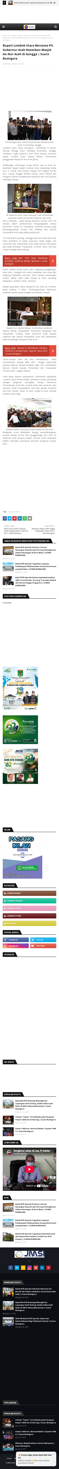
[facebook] (16, 939)
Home (9, 1458)
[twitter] (43, 939)
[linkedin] (42, 1267)
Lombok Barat (14, 893)
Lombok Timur (14, 908)
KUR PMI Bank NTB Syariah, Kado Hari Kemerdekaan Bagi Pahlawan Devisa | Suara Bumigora (35, 1321)
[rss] (23, 1267)
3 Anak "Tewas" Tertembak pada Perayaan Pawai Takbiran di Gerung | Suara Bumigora (35, 1118)
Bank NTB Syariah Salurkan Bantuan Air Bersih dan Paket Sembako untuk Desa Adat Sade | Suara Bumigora (35, 1291)
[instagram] (16, 945)
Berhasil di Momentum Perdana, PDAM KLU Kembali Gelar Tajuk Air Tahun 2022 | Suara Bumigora (26, 351)
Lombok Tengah (15, 901)
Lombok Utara (14, 916)
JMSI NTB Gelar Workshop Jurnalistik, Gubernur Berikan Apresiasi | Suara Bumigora (26, 261)
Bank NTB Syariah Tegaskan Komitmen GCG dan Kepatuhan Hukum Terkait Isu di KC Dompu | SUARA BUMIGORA (35, 1236)
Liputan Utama (16, 35)
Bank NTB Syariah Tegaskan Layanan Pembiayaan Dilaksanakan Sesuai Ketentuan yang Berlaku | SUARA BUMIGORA (35, 566)
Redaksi (8, 64)
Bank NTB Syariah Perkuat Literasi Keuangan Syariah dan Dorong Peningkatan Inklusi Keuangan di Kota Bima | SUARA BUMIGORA (35, 551)
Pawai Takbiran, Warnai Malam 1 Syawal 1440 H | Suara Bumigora (35, 1129)
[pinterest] (48, 1267)
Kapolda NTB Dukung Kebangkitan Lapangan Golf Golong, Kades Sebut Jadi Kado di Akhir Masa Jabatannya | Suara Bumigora (34, 1104)
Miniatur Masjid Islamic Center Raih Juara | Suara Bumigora (34, 1444)
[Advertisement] (29, 18)
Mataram (11, 923)
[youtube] (43, 945)
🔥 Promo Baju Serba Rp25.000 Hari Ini (35, 1459)
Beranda (6, 35)
